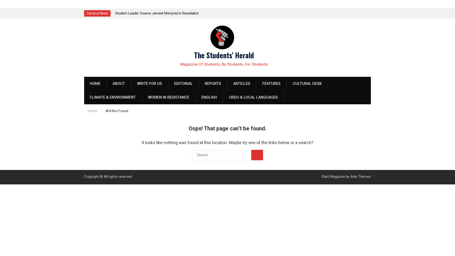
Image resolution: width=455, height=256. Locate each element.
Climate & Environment (113, 97)
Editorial (183, 83)
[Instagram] (367, 13)
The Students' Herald (224, 55)
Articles (241, 83)
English (209, 97)
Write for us (149, 83)
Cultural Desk (307, 83)
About (119, 83)
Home (95, 83)
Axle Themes (360, 176)
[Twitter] (350, 13)
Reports (213, 83)
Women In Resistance (168, 97)
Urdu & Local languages (253, 97)
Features (271, 83)
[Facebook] (358, 13)
